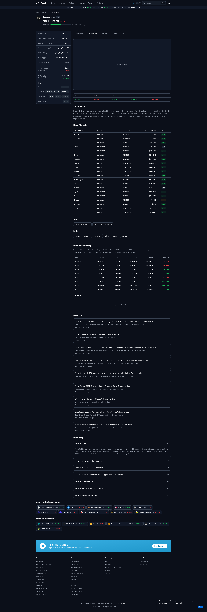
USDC (40, 582)
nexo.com (65, 87)
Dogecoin (42, 588)
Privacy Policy (144, 561)
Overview (79, 33)
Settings (108, 573)
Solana (40, 579)
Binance (77, 134)
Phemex (77, 151)
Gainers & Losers (77, 573)
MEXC (76, 208)
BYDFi (76, 184)
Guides (73, 579)
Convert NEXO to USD (82, 224)
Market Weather (76, 567)
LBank (76, 167)
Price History (92, 33)
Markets (71, 3)
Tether (41, 573)
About (107, 561)
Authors (108, 564)
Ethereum (41, 570)
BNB (39, 576)
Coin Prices (75, 561)
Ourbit (76, 163)
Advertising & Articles (113, 567)
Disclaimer (143, 564)
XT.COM (77, 159)
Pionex (76, 171)
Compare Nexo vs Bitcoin (103, 224)
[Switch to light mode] (138, 3)
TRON (40, 591)
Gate (76, 196)
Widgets (74, 585)
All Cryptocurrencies (43, 564)
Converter (74, 594)
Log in (107, 570)
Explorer (56, 92)
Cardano (41, 594)
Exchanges (61, 3)
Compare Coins (76, 591)
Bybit (76, 192)
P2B (75, 143)
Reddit (51, 96)
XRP (39, 585)
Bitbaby (77, 200)
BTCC (76, 147)
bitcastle (77, 188)
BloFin (76, 155)
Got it (200, 607)
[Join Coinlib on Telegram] (133, 3)
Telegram (65, 96)
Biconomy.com (79, 179)
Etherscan (49, 92)
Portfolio (100, 3)
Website (78, 236)
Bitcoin (40, 567)
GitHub (66, 101)
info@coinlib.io (121, 604)
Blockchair (65, 92)
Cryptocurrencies (42, 13)
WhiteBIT (77, 175)
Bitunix (76, 212)
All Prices (39, 561)
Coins (53, 3)
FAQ (123, 33)
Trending (74, 570)
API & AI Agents (76, 588)
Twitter (58, 96)
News (115, 33)
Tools (90, 3)
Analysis (82, 3)
